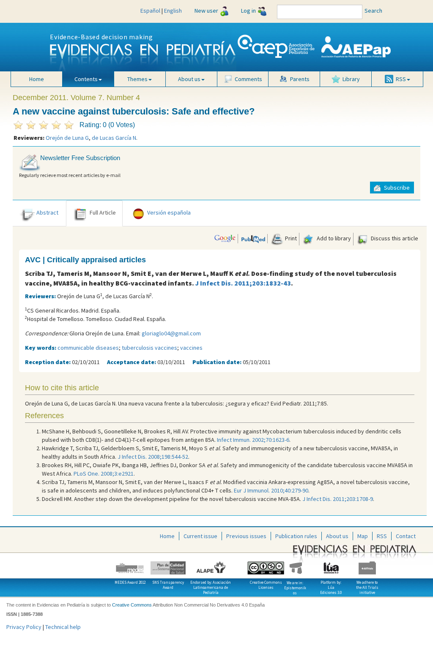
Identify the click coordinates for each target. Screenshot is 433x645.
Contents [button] (86, 79)
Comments (248, 79)
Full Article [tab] (103, 212)
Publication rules (296, 536)
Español (150, 10)
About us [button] (189, 79)
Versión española (169, 212)
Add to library (333, 238)
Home (36, 79)
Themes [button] (137, 79)
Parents (300, 79)
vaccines (191, 347)
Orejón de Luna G (67, 138)
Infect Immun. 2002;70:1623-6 (253, 440)
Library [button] (351, 79)
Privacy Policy (23, 627)
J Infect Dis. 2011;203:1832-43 (243, 283)
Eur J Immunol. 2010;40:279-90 (271, 490)
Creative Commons (132, 604)
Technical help (63, 627)
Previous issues (246, 536)
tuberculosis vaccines (149, 347)
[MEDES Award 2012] (126, 565)
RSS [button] (401, 79)
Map (362, 536)
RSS (382, 536)
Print (290, 238)
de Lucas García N (114, 138)
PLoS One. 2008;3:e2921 (104, 473)
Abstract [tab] (47, 212)
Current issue (200, 536)
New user (206, 10)
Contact (406, 536)
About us (337, 536)
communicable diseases (88, 347)
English (173, 10)
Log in (248, 10)
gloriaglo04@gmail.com (171, 333)
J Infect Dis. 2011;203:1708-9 (337, 499)
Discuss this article (394, 238)
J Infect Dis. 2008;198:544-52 (153, 456)
